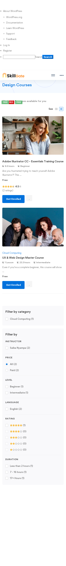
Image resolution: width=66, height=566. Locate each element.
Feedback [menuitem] (11, 39)
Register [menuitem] (7, 50)
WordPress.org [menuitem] (14, 17)
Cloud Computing (22, 318)
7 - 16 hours (18, 472)
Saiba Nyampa (20, 347)
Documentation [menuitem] (14, 22)
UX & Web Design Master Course (23, 257)
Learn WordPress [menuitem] (15, 28)
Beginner (16, 386)
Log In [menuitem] (6, 45)
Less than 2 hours (21, 466)
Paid (14, 370)
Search (38, 56)
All (13, 364)
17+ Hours (17, 478)
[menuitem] (34, 11)
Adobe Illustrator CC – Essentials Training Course (33, 161)
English (16, 409)
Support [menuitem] (10, 33)
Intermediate (19, 392)
